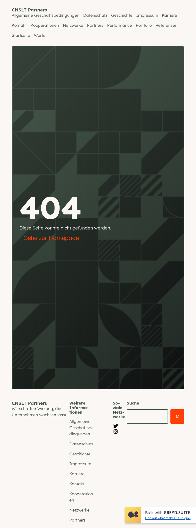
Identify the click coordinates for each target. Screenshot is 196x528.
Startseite (21, 35)
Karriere (169, 15)
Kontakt (19, 25)
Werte (39, 35)
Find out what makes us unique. (168, 518)
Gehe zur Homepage (51, 237)
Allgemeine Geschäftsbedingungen (45, 15)
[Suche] (177, 416)
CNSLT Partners (29, 10)
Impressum (147, 15)
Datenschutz (95, 15)
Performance (119, 25)
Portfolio (144, 25)
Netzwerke (73, 25)
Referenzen (166, 25)
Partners (95, 25)
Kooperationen (45, 25)
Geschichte (121, 15)
